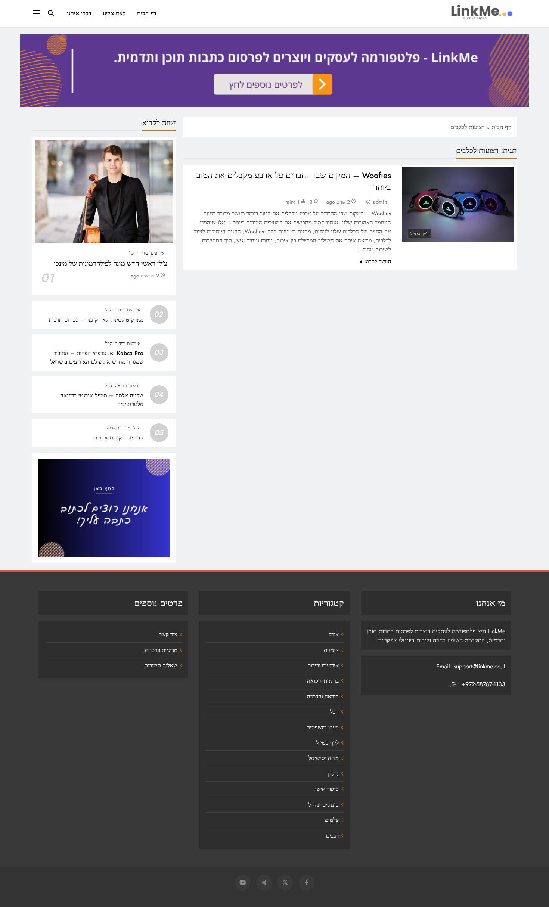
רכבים (332, 836)
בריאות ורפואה (127, 385)
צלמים (332, 820)
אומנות (331, 650)
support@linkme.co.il (479, 666)
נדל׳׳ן (333, 774)
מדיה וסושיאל (118, 428)
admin (380, 201)
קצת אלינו (114, 13)
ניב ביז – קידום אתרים (118, 438)
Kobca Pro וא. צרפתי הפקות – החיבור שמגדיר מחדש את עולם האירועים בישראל (96, 357)
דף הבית (146, 13)
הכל (132, 253)
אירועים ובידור (151, 253)
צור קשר (168, 634)
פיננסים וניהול (323, 805)
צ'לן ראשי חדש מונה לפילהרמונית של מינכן (110, 263)
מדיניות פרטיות (161, 650)
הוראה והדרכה (323, 696)
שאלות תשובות (161, 665)
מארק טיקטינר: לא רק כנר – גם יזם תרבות (96, 320)
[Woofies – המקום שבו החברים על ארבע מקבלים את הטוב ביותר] (458, 204)
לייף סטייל (419, 233)
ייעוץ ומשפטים (323, 727)
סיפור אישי (327, 789)
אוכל (334, 634)
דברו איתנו (79, 13)
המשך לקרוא (378, 261)
